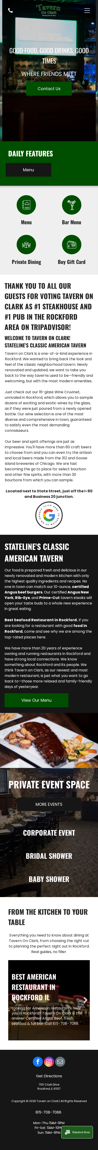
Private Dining (26, 261)
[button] (87, 10)
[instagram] (49, 1062)
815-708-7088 (49, 1112)
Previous (13, 1000)
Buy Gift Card (71, 261)
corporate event (49, 832)
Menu (26, 222)
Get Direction (48, 1076)
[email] (60, 1062)
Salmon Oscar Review (45, 987)
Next (84, 1000)
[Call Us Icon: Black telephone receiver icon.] (10, 12)
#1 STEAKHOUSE (56, 306)
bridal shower (49, 856)
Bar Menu (71, 222)
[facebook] (38, 1062)
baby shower (49, 879)
